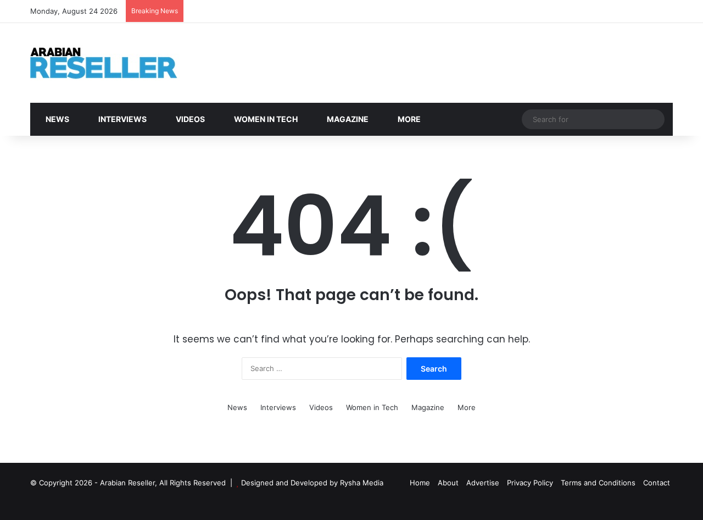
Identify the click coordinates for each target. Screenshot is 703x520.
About (448, 482)
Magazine (347, 119)
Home (420, 482)
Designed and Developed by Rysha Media (312, 482)
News (56, 119)
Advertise (482, 482)
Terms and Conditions (598, 482)
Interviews (122, 119)
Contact (656, 482)
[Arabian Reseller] (112, 63)
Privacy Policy (530, 482)
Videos (189, 119)
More (408, 119)
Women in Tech (265, 119)
